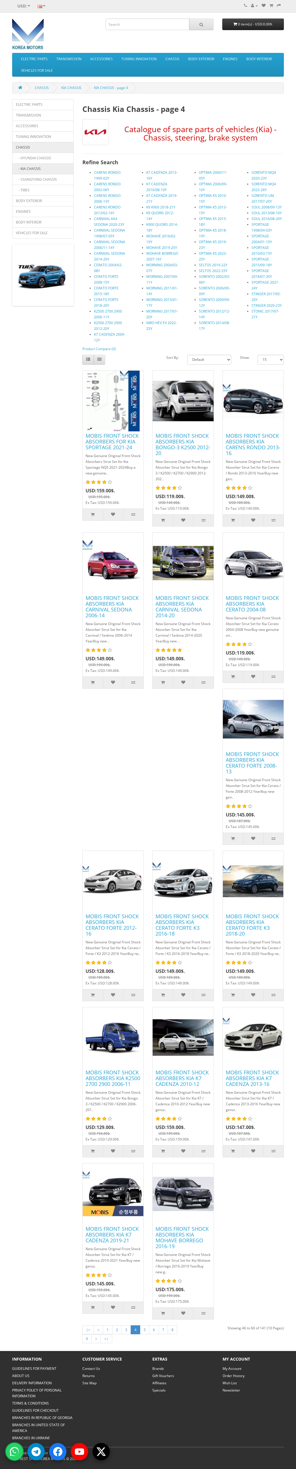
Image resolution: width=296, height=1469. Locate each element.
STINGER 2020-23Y (266, 305)
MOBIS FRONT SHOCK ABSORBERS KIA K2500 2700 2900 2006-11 (113, 1078)
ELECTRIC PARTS (34, 58)
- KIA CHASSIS (28, 168)
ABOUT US (20, 1375)
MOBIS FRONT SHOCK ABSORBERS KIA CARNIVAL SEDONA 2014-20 (182, 606)
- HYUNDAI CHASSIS (33, 158)
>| (106, 1338)
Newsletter (231, 1390)
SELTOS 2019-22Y (213, 265)
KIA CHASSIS (71, 87)
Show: (244, 357)
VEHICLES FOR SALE (37, 70)
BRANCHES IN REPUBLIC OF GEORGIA (42, 1417)
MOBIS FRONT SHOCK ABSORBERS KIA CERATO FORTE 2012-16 (112, 925)
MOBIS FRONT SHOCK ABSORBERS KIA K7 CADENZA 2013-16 (252, 1078)
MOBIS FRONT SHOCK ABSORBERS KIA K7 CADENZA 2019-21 (112, 1234)
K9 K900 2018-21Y (160, 207)
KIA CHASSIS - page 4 (111, 87)
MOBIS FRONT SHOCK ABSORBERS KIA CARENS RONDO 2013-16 (253, 444)
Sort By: (172, 357)
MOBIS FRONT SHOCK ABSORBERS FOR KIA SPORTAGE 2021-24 (112, 441)
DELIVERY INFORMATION (32, 1383)
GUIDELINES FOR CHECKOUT (35, 1410)
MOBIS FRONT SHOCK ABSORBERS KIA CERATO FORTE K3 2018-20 (252, 925)
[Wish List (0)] (264, 5)
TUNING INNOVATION (139, 58)
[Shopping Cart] (271, 5)
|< (88, 1329)
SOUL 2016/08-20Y (266, 218)
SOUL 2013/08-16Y (266, 212)
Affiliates (159, 1383)
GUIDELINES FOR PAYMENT (34, 1368)
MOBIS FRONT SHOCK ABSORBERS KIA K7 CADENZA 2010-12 (182, 1078)
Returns (88, 1375)
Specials (159, 1390)
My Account (232, 1368)
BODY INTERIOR (259, 58)
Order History (234, 1375)
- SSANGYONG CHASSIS (36, 179)
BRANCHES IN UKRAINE (31, 1437)
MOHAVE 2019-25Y (161, 247)
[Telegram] (36, 1451)
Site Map (89, 1383)
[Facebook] (57, 1451)
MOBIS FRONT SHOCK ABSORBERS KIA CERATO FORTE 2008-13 (252, 763)
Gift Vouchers (163, 1375)
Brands (158, 1368)
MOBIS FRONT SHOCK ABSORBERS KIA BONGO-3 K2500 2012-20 (183, 444)
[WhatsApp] (14, 1451)
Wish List (230, 1383)
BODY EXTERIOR (201, 58)
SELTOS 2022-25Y (213, 270)
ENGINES (230, 58)
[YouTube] (79, 1451)
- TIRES (22, 190)
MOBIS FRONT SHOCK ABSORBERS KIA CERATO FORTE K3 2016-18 (182, 925)
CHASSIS (172, 58)
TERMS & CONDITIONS (30, 1403)
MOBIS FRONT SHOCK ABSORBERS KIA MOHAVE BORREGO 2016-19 (182, 1237)
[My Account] (254, 5)
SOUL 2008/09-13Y (266, 207)
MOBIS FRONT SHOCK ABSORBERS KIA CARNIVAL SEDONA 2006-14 (112, 606)
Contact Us (91, 1368)
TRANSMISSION (69, 58)
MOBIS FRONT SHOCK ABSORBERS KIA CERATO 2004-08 (252, 603)
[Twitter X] (101, 1451)
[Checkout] (279, 5)
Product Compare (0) (99, 348)
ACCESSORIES (101, 58)
